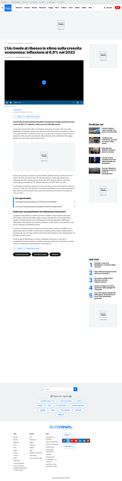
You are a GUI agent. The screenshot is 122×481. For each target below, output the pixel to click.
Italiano (5, 2)
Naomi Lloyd (17, 109)
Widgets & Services (36, 453)
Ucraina (40, 405)
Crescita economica (21, 254)
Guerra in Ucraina (66, 401)
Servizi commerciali (52, 442)
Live (117, 7)
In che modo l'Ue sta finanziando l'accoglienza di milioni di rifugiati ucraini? (38, 206)
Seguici (32, 447)
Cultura (63, 8)
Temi (14, 434)
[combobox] (68, 2)
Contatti (48, 454)
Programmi (16, 460)
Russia (79, 401)
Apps (31, 450)
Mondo (34, 8)
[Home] (5, 43)
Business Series (19, 43)
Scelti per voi (96, 124)
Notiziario (33, 439)
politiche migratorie (78, 405)
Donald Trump (61, 405)
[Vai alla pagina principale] (8, 8)
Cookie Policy (50, 447)
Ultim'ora (19, 8)
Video (84, 8)
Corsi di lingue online (36, 458)
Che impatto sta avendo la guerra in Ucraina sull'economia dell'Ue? (36, 202)
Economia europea (40, 254)
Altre (47, 434)
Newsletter (68, 446)
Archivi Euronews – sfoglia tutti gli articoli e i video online (20, 468)
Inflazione (55, 254)
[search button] (58, 2)
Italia (49, 405)
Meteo (32, 442)
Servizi (32, 434)
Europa (27, 8)
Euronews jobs (50, 457)
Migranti (61, 414)
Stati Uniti (78, 410)
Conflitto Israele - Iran (47, 401)
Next (57, 8)
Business (42, 8)
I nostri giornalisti (18, 463)
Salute (77, 8)
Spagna (42, 410)
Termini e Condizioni (52, 444)
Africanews (33, 455)
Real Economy (29, 43)
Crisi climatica (65, 410)
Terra (71, 8)
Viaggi (50, 8)
